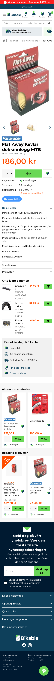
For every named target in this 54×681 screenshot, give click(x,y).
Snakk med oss (18, 373)
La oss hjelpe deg (12, 595)
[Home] (5, 40)
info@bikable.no (8, 660)
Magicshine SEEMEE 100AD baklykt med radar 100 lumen (11, 491)
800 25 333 (6, 658)
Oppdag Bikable (11, 603)
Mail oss (25, 368)
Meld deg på (42, 571)
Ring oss (14, 368)
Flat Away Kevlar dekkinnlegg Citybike (11, 426)
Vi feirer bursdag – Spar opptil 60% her (29, 2)
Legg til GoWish (14, 199)
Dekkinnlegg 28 (37, 421)
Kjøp (28, 173)
